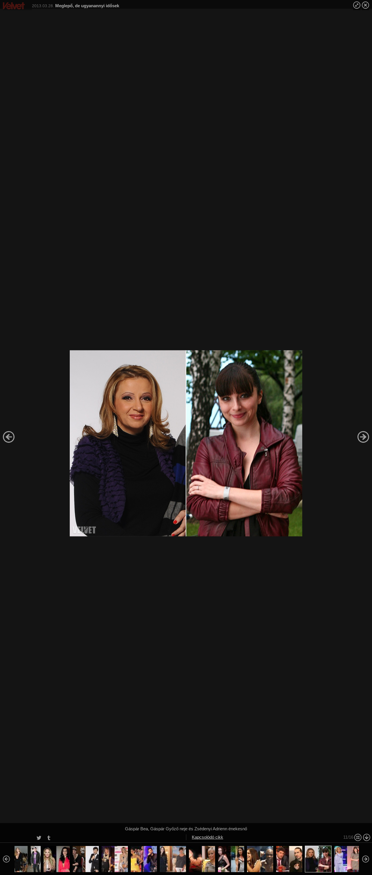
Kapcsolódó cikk (207, 837)
